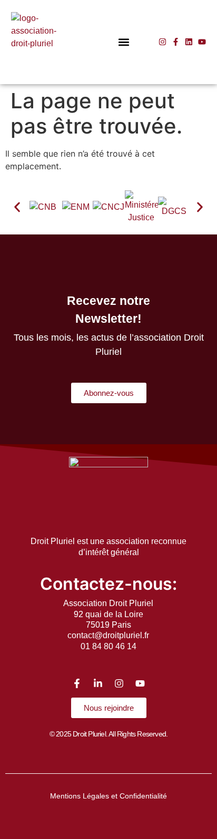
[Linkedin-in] (98, 683)
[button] (124, 41)
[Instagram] (162, 42)
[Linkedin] (189, 42)
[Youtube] (202, 42)
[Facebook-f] (176, 42)
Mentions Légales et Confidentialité (108, 796)
